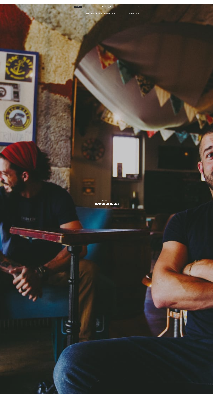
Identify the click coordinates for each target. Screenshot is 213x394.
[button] (138, 13)
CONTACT (113, 13)
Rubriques (106, 13)
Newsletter (131, 13)
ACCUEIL (87, 13)
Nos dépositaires (91, 1)
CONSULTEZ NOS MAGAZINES (96, 13)
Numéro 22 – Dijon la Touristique (80, 1)
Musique (109, 200)
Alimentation (104, 200)
